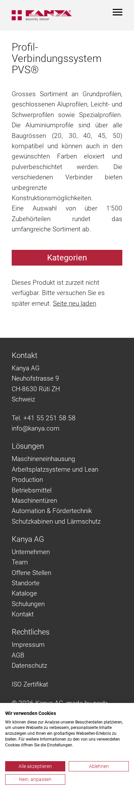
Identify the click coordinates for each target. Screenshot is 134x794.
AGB (18, 655)
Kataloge (24, 593)
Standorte (26, 583)
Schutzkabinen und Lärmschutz (56, 521)
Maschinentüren (34, 500)
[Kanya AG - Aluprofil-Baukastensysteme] (42, 15)
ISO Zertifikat (30, 684)
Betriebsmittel (32, 490)
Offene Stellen (31, 573)
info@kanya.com (35, 428)
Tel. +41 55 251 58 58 (44, 418)
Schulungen (28, 604)
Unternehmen (31, 552)
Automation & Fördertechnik (52, 511)
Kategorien (67, 257)
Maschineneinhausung (43, 459)
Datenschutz (29, 665)
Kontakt (23, 614)
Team (20, 562)
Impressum (28, 645)
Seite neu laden (74, 303)
